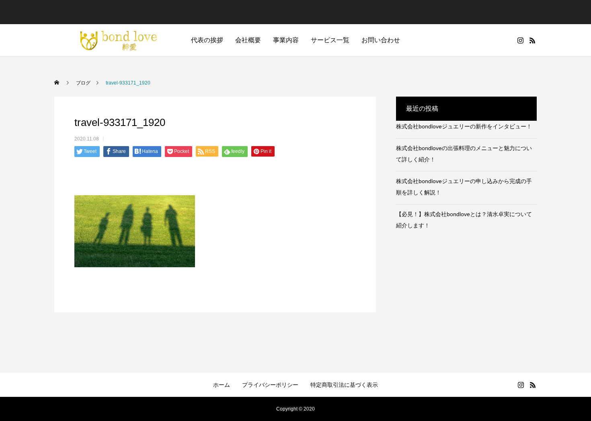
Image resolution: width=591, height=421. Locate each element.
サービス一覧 (330, 40)
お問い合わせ (380, 40)
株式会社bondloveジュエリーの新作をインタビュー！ (464, 126)
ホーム (221, 385)
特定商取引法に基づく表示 (344, 385)
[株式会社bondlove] (114, 40)
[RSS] (532, 40)
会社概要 (248, 40)
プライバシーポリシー (270, 385)
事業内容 (286, 40)
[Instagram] (520, 40)
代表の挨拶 (207, 40)
